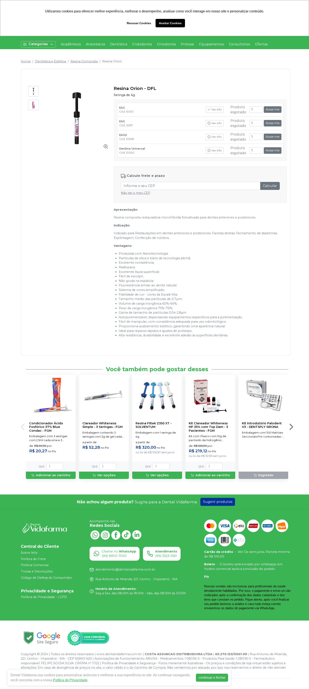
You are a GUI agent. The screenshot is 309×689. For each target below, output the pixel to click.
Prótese (187, 44)
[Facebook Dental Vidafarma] (116, 534)
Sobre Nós (29, 553)
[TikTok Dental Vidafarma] (126, 534)
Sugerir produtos (217, 502)
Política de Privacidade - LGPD (44, 597)
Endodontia (142, 44)
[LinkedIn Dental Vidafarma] (137, 534)
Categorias (38, 44)
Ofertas (261, 44)
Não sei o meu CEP (135, 193)
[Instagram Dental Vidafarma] (105, 534)
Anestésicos (95, 44)
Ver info (216, 109)
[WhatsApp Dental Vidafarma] (95, 534)
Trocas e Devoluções (37, 571)
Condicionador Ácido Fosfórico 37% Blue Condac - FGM (46, 427)
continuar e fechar (212, 677)
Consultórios (239, 44)
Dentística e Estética (50, 61)
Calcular (270, 186)
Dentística (118, 44)
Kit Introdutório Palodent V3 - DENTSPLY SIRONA (262, 425)
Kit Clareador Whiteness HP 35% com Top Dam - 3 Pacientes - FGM (208, 427)
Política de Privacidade (70, 680)
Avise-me (273, 109)
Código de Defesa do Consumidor (46, 578)
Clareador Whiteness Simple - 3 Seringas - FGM (102, 425)
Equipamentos (211, 44)
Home (26, 61)
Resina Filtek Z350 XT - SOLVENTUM (154, 425)
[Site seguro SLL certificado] (42, 638)
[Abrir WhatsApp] (298, 678)
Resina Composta (84, 61)
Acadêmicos (71, 44)
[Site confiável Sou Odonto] (88, 638)
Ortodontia (166, 44)
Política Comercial (35, 565)
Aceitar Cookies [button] (170, 23)
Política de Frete (33, 559)
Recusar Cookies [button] (139, 23)
